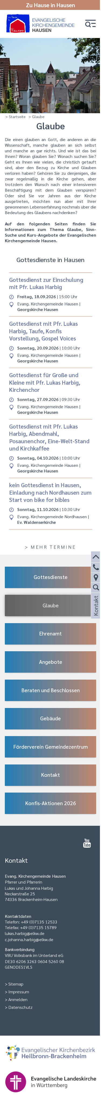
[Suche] (96, 588)
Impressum (18, 991)
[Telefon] (96, 568)
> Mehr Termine (50, 547)
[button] (90, 24)
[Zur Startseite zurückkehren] (41, 17)
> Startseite (15, 116)
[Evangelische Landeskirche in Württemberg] (50, 1082)
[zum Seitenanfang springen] (96, 557)
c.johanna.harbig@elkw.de (29, 939)
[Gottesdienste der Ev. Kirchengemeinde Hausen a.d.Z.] (87, 843)
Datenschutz (20, 1007)
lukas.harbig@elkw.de (24, 933)
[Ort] (96, 578)
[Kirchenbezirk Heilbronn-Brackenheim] (50, 1053)
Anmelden (17, 999)
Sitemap (15, 984)
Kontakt (95, 612)
